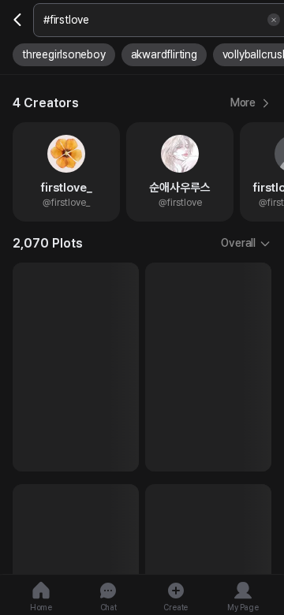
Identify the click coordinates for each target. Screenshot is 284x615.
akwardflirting (164, 54)
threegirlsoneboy (64, 54)
